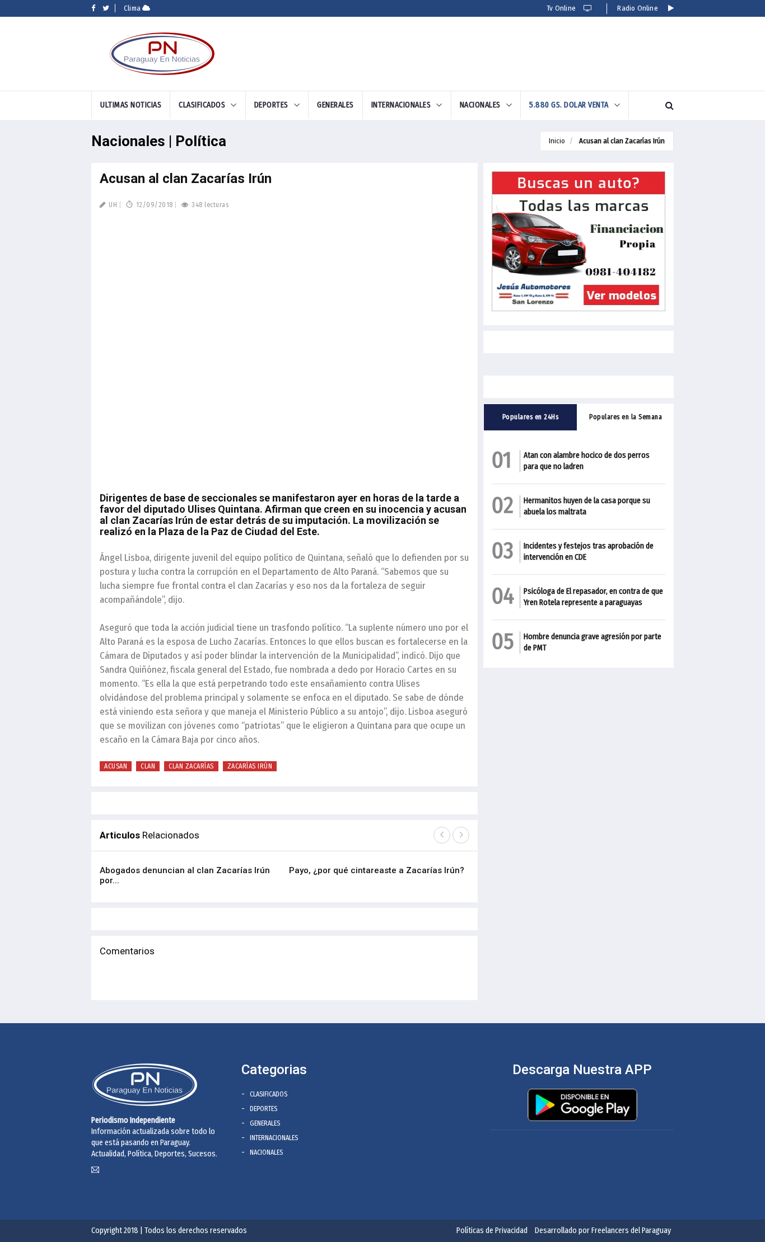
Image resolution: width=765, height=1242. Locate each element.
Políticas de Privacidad (492, 1230)
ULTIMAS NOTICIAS (130, 105)
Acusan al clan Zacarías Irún (622, 141)
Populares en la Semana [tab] (625, 417)
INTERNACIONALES (401, 105)
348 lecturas (209, 205)
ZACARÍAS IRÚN (250, 766)
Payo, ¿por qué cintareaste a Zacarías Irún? (376, 870)
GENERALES (335, 105)
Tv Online (562, 8)
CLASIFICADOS (202, 105)
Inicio (557, 141)
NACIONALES (480, 105)
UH (112, 205)
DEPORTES (271, 105)
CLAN (148, 766)
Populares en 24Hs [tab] (530, 417)
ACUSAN (115, 766)
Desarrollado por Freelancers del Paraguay (603, 1230)
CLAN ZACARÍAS (191, 766)
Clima (133, 8)
